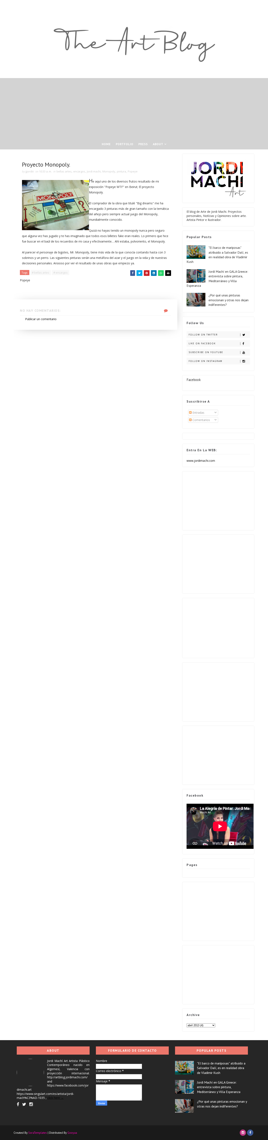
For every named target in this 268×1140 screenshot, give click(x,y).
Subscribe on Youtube (206, 352)
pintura (121, 171)
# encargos (60, 272)
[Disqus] (95, 382)
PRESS (143, 144)
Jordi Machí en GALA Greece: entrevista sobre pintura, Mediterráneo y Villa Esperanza (218, 1087)
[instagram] (31, 1104)
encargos (79, 171)
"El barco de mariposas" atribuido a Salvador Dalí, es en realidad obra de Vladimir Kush (221, 1068)
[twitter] (24, 1104)
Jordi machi (94, 171)
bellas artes (64, 171)
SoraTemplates (37, 1133)
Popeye (133, 171)
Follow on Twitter (203, 334)
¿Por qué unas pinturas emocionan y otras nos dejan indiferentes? (229, 300)
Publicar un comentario (41, 319)
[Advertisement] (134, 107)
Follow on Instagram (205, 361)
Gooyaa (72, 1133)
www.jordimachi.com (201, 461)
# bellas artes (40, 272)
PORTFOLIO (124, 144)
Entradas (198, 413)
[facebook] (18, 1104)
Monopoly (108, 171)
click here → (55, 1098)
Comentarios (201, 420)
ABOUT (158, 144)
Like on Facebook (202, 343)
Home (106, 144)
